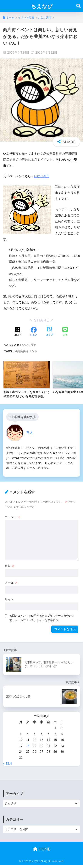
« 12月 (7, 763)
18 (28, 745)
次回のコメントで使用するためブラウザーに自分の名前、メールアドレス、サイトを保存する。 (41, 618)
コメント (13, 517)
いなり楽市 (41, 176)
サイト (9, 599)
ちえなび (42, 6)
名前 (10, 566)
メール (11, 582)
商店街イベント (27, 351)
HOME (43, 849)
